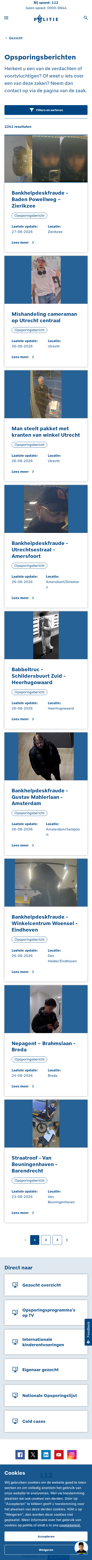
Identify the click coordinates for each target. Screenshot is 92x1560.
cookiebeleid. (70, 1525)
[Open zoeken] (85, 18)
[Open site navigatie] (6, 18)
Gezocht (16, 38)
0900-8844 (57, 8)
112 (55, 2)
